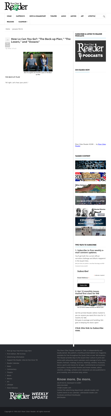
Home (9, 16)
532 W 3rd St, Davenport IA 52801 (69, 383)
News (9, 366)
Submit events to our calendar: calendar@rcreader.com (77, 393)
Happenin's (20, 16)
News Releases (12, 388)
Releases (10, 22)
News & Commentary (37, 16)
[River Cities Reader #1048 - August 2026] (90, 107)
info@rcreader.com (64, 388)
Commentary (11, 369)
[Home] (16, 6)
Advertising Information (15, 357)
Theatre (53, 16)
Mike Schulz (12, 48)
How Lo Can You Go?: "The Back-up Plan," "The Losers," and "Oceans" (41, 40)
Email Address (83, 278)
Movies (73, 16)
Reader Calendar (13, 363)
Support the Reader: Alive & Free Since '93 (22, 360)
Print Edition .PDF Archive (16, 354)
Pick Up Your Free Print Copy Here (19, 351)
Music (63, 16)
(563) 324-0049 (62, 385)
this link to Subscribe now (89, 329)
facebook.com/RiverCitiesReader (69, 395)
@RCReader (61, 397)
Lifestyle (91, 16)
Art (82, 16)
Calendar (23, 22)
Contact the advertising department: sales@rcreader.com (78, 390)
